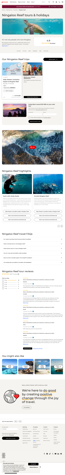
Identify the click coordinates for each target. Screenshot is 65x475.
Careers (34, 435)
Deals (28, 2)
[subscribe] (62, 2)
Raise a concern (46, 440)
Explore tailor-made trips (32, 97)
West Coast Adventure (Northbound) (17, 219)
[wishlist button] (19, 65)
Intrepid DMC (36, 433)
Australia (15, 10)
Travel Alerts (25, 435)
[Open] (18, 274)
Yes (15, 421)
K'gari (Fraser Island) (42, 366)
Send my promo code (35, 121)
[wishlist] (53, 2)
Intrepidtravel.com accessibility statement (37, 446)
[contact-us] (59, 2)
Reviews (45, 435)
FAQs (40, 50)
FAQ (44, 433)
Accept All (33, 464)
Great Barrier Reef (9, 366)
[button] (19, 65)
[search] (44, 2)
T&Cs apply (11, 435)
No (20, 421)
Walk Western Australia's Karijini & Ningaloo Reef (17, 211)
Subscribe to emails (10, 438)
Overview (19, 50)
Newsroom (45, 438)
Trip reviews (45, 50)
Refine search (52, 59)
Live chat (45, 431)
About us (35, 429)
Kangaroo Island (26, 366)
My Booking (25, 429)
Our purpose (27, 407)
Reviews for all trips (37, 348)
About (32, 2)
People (55, 435)
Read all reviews (27, 348)
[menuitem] (5, 2)
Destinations (13, 2)
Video (29, 50)
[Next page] (61, 226)
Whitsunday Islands (58, 366)
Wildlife (55, 439)
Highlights (35, 50)
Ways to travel (21, 2)
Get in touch (45, 429)
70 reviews (52, 43)
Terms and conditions (40, 109)
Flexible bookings (26, 438)
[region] (21, 467)
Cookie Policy (16, 471)
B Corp (55, 429)
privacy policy (47, 117)
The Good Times (36, 431)
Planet (55, 437)
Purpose (56, 427)
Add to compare (9, 90)
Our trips (24, 50)
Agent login (25, 442)
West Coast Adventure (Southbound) (17, 215)
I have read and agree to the (40, 117)
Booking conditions (27, 440)
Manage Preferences (34, 467)
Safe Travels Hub (26, 433)
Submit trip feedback (27, 431)
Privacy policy (36, 438)
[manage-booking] (56, 2)
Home (3, 10)
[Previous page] (58, 226)
